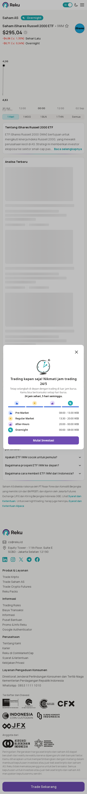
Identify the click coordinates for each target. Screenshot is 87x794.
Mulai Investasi (43, 440)
